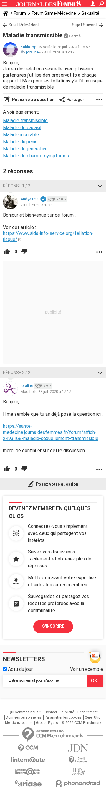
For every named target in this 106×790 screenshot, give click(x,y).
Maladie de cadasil (22, 127)
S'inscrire (53, 626)
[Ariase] (28, 783)
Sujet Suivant (84, 25)
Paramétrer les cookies (63, 717)
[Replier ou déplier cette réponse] (100, 186)
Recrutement (87, 712)
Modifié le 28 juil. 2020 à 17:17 (46, 391)
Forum (20, 13)
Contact (50, 712)
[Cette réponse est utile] (7, 252)
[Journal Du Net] (78, 748)
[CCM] (28, 748)
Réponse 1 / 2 (16, 185)
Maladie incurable (21, 134)
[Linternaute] (28, 760)
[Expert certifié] (43, 199)
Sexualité (90, 13)
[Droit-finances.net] (78, 760)
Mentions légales (18, 723)
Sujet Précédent (24, 25)
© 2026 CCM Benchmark (81, 723)
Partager (75, 99)
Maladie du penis (20, 141)
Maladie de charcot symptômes (36, 156)
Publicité (67, 712)
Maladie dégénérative (25, 148)
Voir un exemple (86, 669)
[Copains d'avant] (28, 771)
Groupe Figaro (47, 723)
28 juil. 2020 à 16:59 (37, 205)
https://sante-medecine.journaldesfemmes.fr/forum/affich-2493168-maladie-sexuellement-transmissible (50, 432)
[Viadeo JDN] (78, 771)
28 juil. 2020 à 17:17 (58, 52)
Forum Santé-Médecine (54, 13)
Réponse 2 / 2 (16, 372)
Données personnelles (23, 717)
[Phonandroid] (78, 783)
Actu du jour (20, 669)
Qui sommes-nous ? (25, 712)
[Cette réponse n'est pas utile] (24, 252)
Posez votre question (32, 99)
